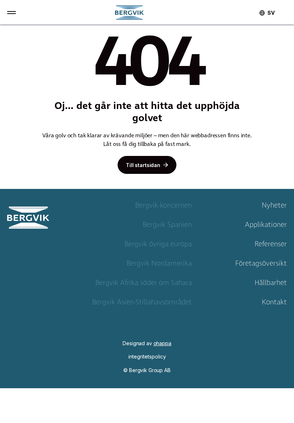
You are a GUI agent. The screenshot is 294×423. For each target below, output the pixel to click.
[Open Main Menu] (11, 12)
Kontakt (274, 303)
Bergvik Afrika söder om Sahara (143, 284)
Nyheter (274, 206)
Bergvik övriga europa (158, 245)
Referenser (271, 245)
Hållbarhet (271, 284)
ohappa (162, 343)
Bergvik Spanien (167, 226)
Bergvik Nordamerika (159, 264)
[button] (11, 12)
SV (271, 12)
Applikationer (266, 226)
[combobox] (271, 13)
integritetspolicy (147, 356)
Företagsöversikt (261, 264)
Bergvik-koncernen (163, 206)
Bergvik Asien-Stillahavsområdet (142, 303)
